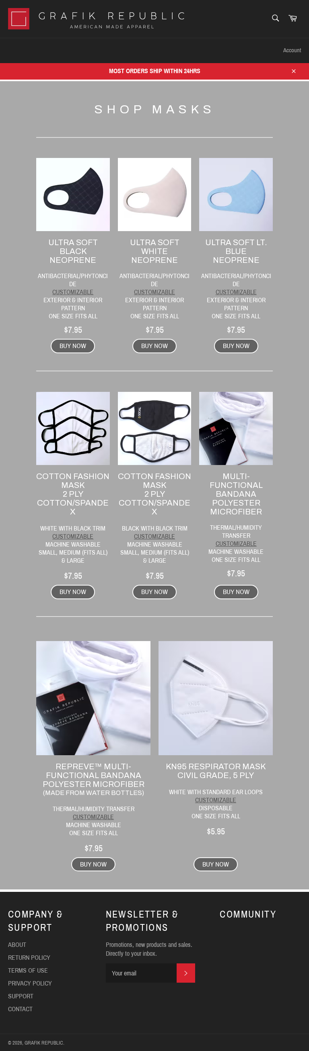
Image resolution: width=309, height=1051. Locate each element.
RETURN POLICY (29, 957)
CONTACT (161, 50)
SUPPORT (117, 50)
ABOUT (17, 944)
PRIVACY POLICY (30, 983)
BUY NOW (73, 346)
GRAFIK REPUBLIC (44, 1043)
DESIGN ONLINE (63, 50)
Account (292, 50)
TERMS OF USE (28, 970)
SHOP (16, 50)
